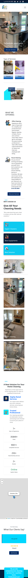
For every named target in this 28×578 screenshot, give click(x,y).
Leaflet (8, 518)
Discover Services (11, 50)
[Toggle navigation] (25, 7)
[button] (14, 497)
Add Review (14, 553)
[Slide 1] (14, 52)
